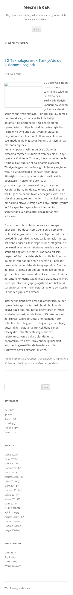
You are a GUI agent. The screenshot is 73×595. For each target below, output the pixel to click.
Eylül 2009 (10, 512)
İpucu (7, 414)
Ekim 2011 (10, 485)
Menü (36, 28)
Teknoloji (9, 358)
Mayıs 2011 (10, 494)
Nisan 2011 (10, 499)
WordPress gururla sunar (17, 588)
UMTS (51, 358)
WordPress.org (12, 566)
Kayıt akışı (10, 557)
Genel (7, 410)
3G (23, 358)
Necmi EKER (36, 7)
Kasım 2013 (10, 472)
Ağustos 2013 (11, 476)
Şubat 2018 (10, 463)
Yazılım (8, 432)
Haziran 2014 (11, 468)
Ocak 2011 (10, 503)
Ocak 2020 (10, 459)
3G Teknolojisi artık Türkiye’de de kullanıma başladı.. (32, 62)
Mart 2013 (10, 481)
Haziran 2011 (11, 490)
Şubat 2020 (10, 454)
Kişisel (7, 419)
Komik (8, 423)
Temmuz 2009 (12, 521)
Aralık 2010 (10, 508)
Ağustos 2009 (11, 517)
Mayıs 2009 (10, 530)
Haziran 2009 (11, 525)
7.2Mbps (31, 358)
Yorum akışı (10, 561)
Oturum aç (10, 552)
